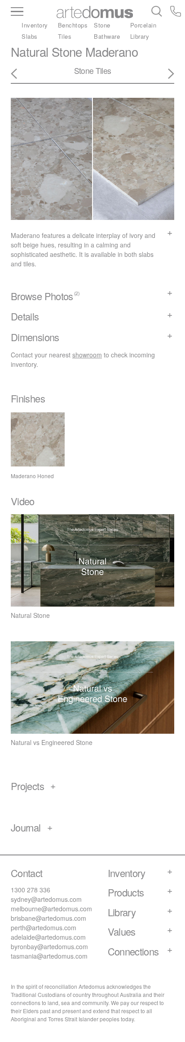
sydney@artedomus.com (46, 899)
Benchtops (73, 25)
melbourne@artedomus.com (51, 908)
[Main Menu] (33, 12)
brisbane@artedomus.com (48, 918)
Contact (27, 873)
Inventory (35, 25)
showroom (87, 354)
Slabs (30, 36)
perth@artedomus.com (43, 927)
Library (140, 36)
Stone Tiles (92, 70)
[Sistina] (165, 74)
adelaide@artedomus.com (48, 936)
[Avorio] (19, 74)
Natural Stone (46, 51)
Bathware (107, 36)
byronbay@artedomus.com (49, 946)
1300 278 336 (30, 889)
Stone (102, 25)
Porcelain (143, 25)
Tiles (65, 36)
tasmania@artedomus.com (49, 955)
